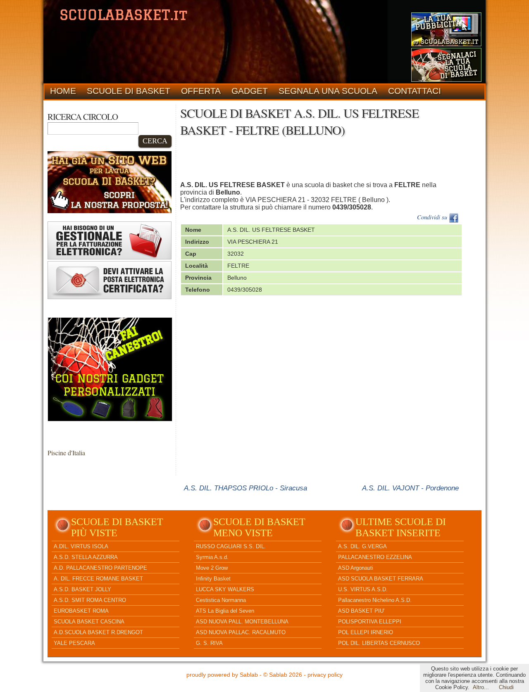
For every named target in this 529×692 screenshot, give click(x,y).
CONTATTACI (414, 90)
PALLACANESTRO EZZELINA (375, 557)
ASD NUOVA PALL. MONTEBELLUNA (242, 621)
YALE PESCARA (74, 643)
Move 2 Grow (212, 568)
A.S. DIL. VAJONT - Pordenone (410, 488)
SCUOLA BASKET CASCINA (89, 621)
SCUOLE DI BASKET (128, 90)
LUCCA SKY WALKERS (225, 589)
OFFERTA (201, 90)
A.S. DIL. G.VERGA (362, 546)
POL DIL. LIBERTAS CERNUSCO (379, 643)
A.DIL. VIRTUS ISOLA (81, 546)
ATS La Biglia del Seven (225, 611)
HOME (63, 90)
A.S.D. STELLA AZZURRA (86, 557)
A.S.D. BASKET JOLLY (82, 589)
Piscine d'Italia (66, 452)
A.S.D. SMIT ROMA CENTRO (90, 600)
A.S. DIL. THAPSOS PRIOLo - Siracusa (245, 488)
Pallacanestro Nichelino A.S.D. (375, 600)
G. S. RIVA (209, 643)
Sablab (249, 674)
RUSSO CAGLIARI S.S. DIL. (231, 546)
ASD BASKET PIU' (361, 611)
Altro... (481, 687)
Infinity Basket (213, 578)
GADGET (249, 90)
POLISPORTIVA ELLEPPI (369, 621)
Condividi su (433, 217)
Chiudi (506, 687)
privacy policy (325, 674)
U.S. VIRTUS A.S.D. (363, 589)
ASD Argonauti (355, 568)
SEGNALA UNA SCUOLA (328, 90)
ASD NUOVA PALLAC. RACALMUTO (241, 632)
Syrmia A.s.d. (212, 557)
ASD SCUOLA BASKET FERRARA (380, 578)
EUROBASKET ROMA (81, 611)
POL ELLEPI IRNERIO (365, 632)
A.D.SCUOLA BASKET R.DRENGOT (98, 632)
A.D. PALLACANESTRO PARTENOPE (100, 568)
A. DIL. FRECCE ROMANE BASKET (98, 578)
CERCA (155, 141)
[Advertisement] (330, 161)
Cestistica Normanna (221, 600)
